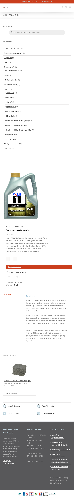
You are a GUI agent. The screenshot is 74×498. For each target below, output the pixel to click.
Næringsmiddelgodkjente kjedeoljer (18, 121)
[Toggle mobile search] (66, 7)
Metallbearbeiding (11, 80)
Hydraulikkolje (11, 107)
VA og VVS (7, 148)
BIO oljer (9, 97)
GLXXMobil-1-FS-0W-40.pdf (18, 272)
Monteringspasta (11, 85)
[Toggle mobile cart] (62, 7)
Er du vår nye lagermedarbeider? (57, 436)
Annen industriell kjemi (11, 48)
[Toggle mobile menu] (70, 7)
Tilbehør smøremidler (11, 144)
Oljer (6, 89)
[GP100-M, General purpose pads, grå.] (19, 369)
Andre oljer (10, 93)
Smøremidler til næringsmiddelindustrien (59, 443)
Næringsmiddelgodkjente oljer (16, 125)
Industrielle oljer (11, 111)
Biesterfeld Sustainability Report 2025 (59, 468)
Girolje (8, 102)
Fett (6, 75)
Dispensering (8, 58)
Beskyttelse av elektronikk (12, 53)
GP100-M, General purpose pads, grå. (17, 381)
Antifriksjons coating (12, 71)
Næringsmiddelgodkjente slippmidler (18, 130)
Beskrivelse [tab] (7, 294)
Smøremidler (8, 67)
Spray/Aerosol (10, 139)
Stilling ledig (7, 461)
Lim (5, 62)
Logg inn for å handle (14, 267)
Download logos (8, 463)
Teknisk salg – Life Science (60, 450)
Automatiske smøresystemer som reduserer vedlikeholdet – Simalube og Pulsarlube (60, 458)
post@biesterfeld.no (46, 1)
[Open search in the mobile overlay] (37, 32)
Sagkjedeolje (10, 135)
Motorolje (15, 285)
